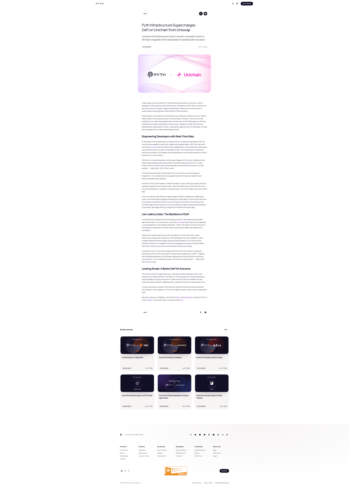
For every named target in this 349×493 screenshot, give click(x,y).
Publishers (142, 450)
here (181, 300)
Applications (143, 453)
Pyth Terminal (161, 450)
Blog (214, 450)
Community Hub (199, 450)
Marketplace (124, 456)
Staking (159, 453)
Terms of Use (208, 483)
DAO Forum (198, 456)
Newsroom (216, 453)
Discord (179, 297)
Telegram (188, 297)
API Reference (180, 453)
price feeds (153, 147)
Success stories (144, 456)
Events (196, 453)
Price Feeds (124, 450)
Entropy (122, 459)
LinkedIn (149, 300)
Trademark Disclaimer (222, 483)
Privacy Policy (196, 483)
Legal (215, 456)
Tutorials (179, 456)
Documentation (181, 450)
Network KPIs (161, 456)
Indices (122, 453)
